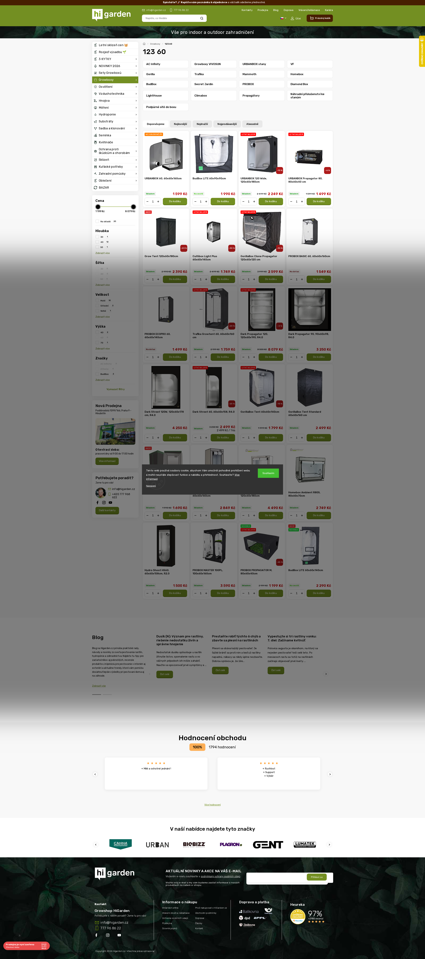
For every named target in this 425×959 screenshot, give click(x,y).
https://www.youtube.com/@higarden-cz (120, 935)
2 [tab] (107, 694)
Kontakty (247, 10)
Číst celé (164, 674)
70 (104, 342)
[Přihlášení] (296, 18)
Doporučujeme (155, 124)
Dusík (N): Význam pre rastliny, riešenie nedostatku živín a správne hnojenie (180, 640)
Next (326, 674)
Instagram (108, 935)
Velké (105, 310)
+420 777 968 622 (121, 496)
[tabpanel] (182, 656)
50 (104, 247)
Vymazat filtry (116, 389)
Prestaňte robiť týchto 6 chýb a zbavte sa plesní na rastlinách (236, 638)
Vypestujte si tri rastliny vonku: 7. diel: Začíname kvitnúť (292, 638)
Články (198, 923)
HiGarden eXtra (170, 908)
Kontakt (199, 928)
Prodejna (262, 10)
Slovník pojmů (169, 928)
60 (104, 337)
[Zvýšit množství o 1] (158, 201)
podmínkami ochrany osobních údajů (220, 876)
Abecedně (252, 124)
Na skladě (108, 221)
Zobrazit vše (99, 686)
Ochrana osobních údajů (175, 918)
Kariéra (329, 10)
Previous (150, 674)
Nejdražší (202, 124)
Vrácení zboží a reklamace (176, 913)
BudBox (107, 374)
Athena (107, 369)
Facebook (97, 935)
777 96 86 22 (110, 928)
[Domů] (144, 43)
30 (104, 237)
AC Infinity (108, 363)
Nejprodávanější (227, 124)
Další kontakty (107, 510)
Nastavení (151, 486)
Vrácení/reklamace (309, 10)
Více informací (107, 461)
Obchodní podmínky (205, 913)
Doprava (289, 10)
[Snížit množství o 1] (147, 201)
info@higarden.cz (123, 489)
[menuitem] (115, 45)
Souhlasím (268, 473)
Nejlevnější (180, 124)
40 (104, 242)
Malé (105, 300)
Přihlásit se (317, 877)
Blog (275, 10)
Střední (106, 305)
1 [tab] (96, 694)
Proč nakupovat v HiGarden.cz (211, 908)
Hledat (202, 18)
